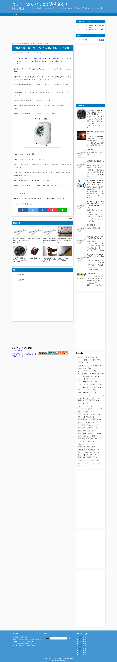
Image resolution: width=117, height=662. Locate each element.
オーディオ (81, 376)
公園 (91, 425)
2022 (81, 641)
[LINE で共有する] (62, 210)
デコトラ (80, 390)
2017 (81, 652)
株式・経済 (81, 419)
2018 (81, 650)
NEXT (69, 218)
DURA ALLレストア (83, 365)
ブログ (79, 398)
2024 (81, 637)
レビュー (95, 409)
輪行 (79, 466)
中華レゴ (92, 449)
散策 (91, 428)
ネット (89, 390)
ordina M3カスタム (83, 373)
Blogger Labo (61, 660)
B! (43, 210)
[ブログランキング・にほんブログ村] (25, 354)
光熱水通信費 (81, 425)
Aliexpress (91, 357)
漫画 (79, 463)
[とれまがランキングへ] (53, 354)
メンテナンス (90, 400)
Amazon (80, 360)
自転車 (79, 433)
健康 (89, 422)
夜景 (86, 463)
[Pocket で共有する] (52, 210)
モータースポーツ (83, 403)
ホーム (15, 14)
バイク (79, 392)
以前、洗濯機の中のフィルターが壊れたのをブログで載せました (38, 58)
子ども (79, 430)
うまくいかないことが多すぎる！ (40, 3)
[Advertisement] (42, 32)
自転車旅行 (81, 438)
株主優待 (93, 419)
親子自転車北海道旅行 (84, 447)
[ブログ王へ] (63, 354)
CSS (98, 360)
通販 (79, 452)
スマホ (95, 384)
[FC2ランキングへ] (18, 356)
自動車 (92, 438)
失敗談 (79, 441)
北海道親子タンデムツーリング (87, 460)
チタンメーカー (91, 387)
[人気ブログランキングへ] (43, 354)
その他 (79, 387)
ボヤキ (79, 400)
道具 (79, 455)
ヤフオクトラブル (83, 406)
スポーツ (89, 382)
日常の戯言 (89, 455)
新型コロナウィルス (83, 444)
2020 (81, 646)
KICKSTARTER (82, 368)
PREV (16, 218)
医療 (79, 411)
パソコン (89, 392)
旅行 (94, 463)
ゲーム (79, 382)
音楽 (86, 411)
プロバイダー (91, 398)
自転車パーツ (92, 433)
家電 (40, 53)
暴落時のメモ (90, 457)
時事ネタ (90, 430)
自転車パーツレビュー (84, 436)
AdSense (80, 357)
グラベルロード (90, 379)
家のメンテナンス (83, 414)
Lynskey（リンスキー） (84, 371)
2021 (81, 644)
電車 (86, 452)
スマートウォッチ (83, 384)
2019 (81, 648)
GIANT (97, 365)
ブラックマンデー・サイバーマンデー (88, 395)
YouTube (96, 373)
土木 (94, 452)
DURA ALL (81, 362)
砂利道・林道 (81, 428)
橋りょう (80, 422)
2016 (81, 655)
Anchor (89, 360)
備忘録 (79, 457)
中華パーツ (81, 449)
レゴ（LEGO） (82, 409)
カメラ (92, 376)
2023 (81, 639)
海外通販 (88, 417)
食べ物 (88, 441)
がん (79, 379)
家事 (94, 414)
